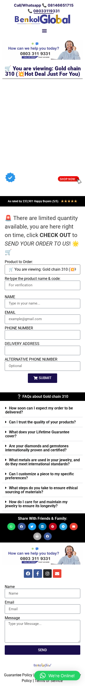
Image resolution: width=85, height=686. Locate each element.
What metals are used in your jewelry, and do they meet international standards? (42, 462)
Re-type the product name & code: (32, 279)
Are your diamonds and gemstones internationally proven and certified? (36, 448)
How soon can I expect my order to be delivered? (39, 410)
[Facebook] (28, 573)
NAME (10, 297)
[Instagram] (47, 573)
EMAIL (10, 312)
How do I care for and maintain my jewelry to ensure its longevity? (36, 504)
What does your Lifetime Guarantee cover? (37, 434)
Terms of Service (49, 680)
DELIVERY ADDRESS (22, 344)
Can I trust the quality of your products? (42, 422)
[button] (44, 30)
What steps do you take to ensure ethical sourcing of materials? (41, 490)
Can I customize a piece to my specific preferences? (39, 476)
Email (9, 602)
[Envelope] (57, 573)
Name (10, 587)
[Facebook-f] (38, 573)
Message (12, 618)
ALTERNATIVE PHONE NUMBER (31, 359)
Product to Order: (19, 262)
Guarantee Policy (18, 675)
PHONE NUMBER (19, 328)
